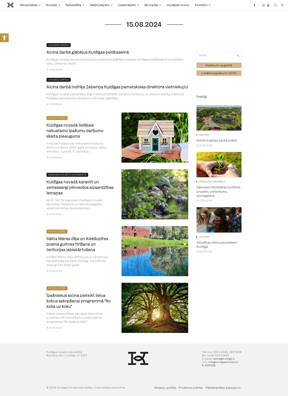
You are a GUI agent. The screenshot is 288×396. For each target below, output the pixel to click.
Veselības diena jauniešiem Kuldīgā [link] (216, 245)
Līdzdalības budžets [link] (212, 181)
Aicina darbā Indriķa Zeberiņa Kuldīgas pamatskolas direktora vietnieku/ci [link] (117, 86)
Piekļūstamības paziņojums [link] (223, 387)
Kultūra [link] (204, 135)
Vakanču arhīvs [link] (58, 45)
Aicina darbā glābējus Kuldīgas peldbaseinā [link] (87, 52)
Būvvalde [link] (151, 5)
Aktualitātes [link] (29, 5)
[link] (4, 37)
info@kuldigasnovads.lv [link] (223, 362)
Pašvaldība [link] (73, 5)
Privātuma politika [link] (191, 387)
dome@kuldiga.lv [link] (224, 358)
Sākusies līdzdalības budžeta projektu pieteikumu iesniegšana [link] (218, 191)
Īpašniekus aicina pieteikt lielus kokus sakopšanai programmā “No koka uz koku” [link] (78, 301)
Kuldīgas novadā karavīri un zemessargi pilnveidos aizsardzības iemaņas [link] (80, 187)
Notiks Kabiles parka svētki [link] (216, 140)
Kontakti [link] (201, 5)
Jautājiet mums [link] (177, 5)
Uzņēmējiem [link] (127, 5)
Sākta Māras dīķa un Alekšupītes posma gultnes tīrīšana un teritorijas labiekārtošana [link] (77, 244)
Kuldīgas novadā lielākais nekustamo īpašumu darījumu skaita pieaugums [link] (75, 131)
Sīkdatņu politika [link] (165, 387)
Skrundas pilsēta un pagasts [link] (67, 174)
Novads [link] (51, 5)
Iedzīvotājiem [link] (100, 5)
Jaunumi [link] (204, 237)
